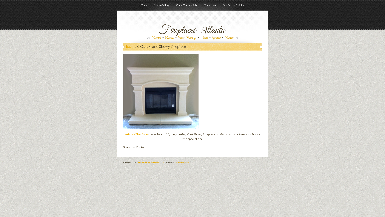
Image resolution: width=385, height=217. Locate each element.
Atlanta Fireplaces (137, 134)
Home (144, 5)
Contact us (210, 5)
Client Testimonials (186, 5)
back (130, 46)
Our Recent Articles (233, 5)
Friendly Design (182, 162)
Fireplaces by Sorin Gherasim (151, 162)
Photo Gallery (161, 5)
